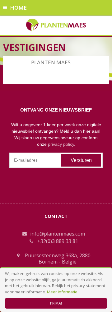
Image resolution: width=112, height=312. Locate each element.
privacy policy (61, 144)
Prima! (56, 303)
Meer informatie (62, 292)
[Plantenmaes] (56, 24)
